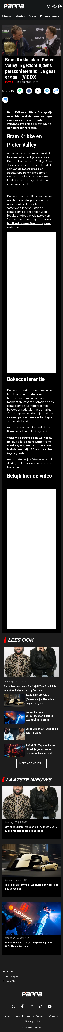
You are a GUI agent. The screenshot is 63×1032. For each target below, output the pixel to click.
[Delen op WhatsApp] (20, 91)
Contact (40, 1016)
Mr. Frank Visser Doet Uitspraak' (29, 223)
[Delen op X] (38, 91)
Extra (9, 82)
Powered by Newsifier (31, 1027)
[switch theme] (54, 6)
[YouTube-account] (50, 1006)
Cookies (53, 1016)
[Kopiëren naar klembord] (56, 91)
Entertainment (49, 16)
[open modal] (60, 6)
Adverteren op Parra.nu (18, 1016)
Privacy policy (33, 1021)
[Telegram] (47, 91)
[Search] (49, 6)
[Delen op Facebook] (29, 91)
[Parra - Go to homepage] (13, 6)
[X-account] (13, 1006)
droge (35, 168)
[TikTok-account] (40, 1006)
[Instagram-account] (31, 1006)
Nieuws (7, 16)
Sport (32, 16)
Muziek (20, 16)
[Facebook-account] (22, 1006)
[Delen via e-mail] (5, 100)
